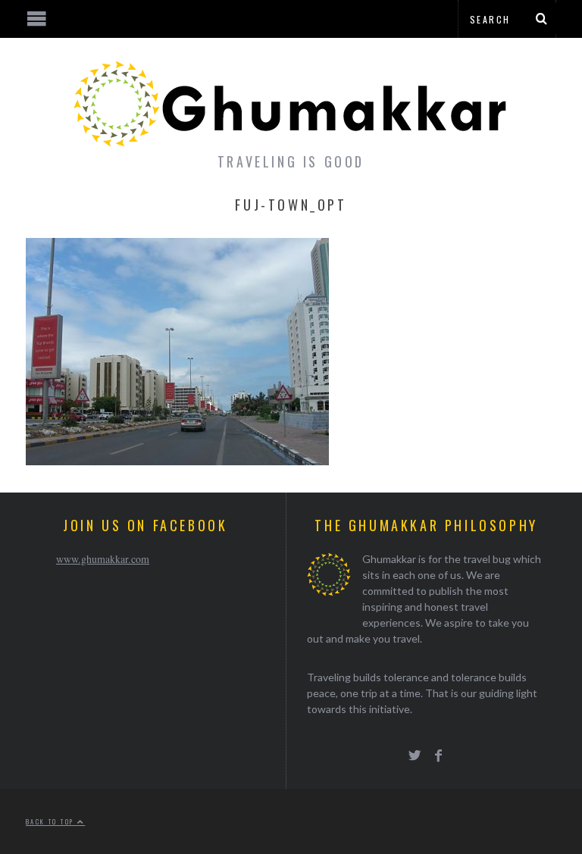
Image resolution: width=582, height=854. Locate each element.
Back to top (51, 821)
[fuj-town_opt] (177, 460)
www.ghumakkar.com (102, 559)
